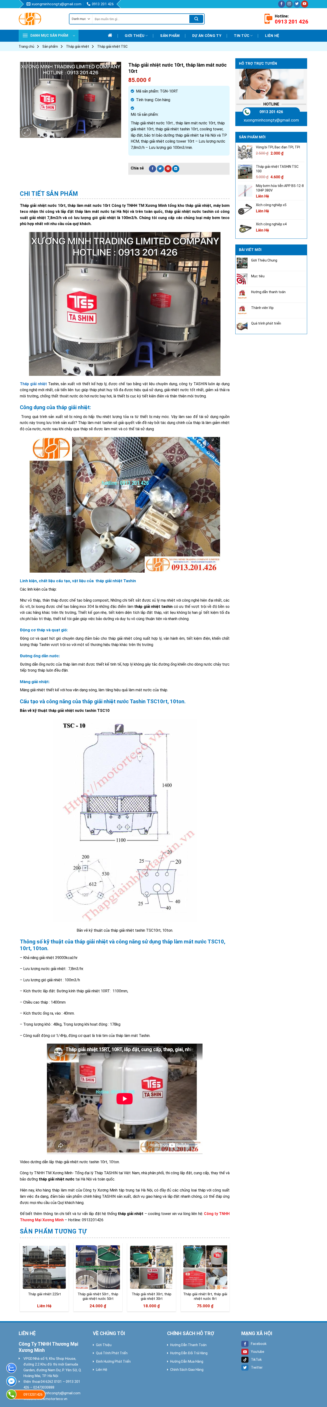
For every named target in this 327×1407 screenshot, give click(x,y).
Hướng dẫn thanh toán (268, 292)
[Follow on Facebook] (281, 4)
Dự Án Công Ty (206, 36)
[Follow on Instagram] (289, 4)
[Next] (229, 1279)
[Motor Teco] (40, 19)
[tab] (49, 194)
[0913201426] (11, 1394)
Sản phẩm (170, 36)
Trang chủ (26, 46)
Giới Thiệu (104, 1345)
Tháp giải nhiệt (77, 46)
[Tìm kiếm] (196, 19)
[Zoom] (26, 132)
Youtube (257, 1351)
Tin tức (241, 36)
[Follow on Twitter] (296, 4)
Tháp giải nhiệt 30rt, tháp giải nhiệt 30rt (151, 1296)
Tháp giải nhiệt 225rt (44, 1294)
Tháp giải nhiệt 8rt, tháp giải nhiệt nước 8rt (205, 1296)
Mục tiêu (258, 276)
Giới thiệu (134, 36)
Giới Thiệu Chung (264, 260)
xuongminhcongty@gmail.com (271, 120)
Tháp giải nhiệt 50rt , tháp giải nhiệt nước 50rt (98, 1296)
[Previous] (20, 1279)
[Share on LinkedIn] (175, 168)
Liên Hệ (101, 1370)
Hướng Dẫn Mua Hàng (186, 1361)
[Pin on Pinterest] (168, 168)
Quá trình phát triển (266, 323)
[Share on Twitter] (160, 168)
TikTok (256, 1359)
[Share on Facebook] (152, 168)
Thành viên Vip (262, 308)
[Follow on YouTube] (304, 4)
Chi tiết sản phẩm (49, 193)
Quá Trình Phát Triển (112, 1353)
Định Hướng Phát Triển (113, 1361)
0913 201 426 (271, 112)
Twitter (257, 1367)
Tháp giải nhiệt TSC (112, 46)
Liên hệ (272, 36)
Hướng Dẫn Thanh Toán (188, 1345)
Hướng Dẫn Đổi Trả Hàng (189, 1353)
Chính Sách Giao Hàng (186, 1370)
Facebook (258, 1344)
